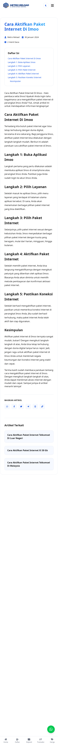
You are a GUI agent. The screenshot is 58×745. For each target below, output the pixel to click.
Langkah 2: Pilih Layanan (19, 66)
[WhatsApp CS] (51, 729)
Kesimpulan (15, 81)
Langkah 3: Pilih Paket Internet (21, 70)
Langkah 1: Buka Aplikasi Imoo (21, 62)
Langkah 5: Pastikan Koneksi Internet (24, 77)
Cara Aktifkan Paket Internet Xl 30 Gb (27, 450)
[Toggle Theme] (45, 5)
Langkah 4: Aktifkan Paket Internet (23, 73)
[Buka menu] (52, 5)
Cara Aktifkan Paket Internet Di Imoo (24, 58)
